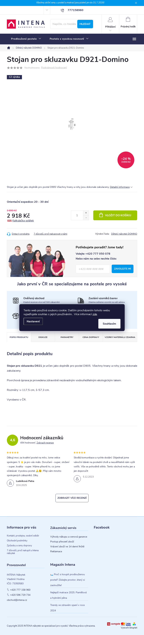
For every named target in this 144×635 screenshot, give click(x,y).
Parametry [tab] (67, 337)
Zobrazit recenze (45, 442)
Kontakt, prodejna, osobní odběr (23, 535)
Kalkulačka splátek (23, 220)
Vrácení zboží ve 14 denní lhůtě (67, 546)
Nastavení (33, 321)
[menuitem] (26, 38)
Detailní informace (120, 187)
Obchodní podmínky (17, 540)
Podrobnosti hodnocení (54, 67)
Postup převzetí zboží (62, 541)
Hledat (85, 24)
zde (95, 314)
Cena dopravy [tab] (91, 337)
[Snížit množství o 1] (86, 217)
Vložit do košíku (118, 215)
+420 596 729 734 (20, 595)
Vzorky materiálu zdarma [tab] (120, 337)
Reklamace (56, 551)
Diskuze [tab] (42, 337)
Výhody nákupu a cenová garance (68, 536)
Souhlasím (109, 323)
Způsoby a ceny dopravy (19, 545)
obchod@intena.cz (17, 600)
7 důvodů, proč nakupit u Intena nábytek (23, 552)
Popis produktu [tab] (19, 337)
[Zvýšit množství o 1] (86, 213)
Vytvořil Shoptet (129, 627)
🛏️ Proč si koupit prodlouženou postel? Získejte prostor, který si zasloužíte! (67, 580)
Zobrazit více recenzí (72, 498)
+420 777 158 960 (20, 590)
